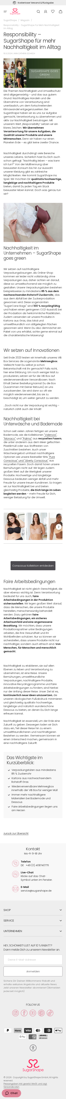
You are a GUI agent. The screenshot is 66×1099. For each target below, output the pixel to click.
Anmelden (33, 971)
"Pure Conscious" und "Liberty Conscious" (29, 458)
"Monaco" (10, 438)
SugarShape (10, 20)
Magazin (25, 20)
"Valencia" (50, 435)
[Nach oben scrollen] (62, 1095)
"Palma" (27, 438)
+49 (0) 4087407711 (35, 865)
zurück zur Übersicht (16, 833)
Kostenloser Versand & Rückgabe (36, 3)
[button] (5, 11)
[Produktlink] (14, 526)
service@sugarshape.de (36, 890)
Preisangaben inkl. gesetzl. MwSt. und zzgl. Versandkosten (25, 1085)
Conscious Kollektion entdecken (33, 565)
